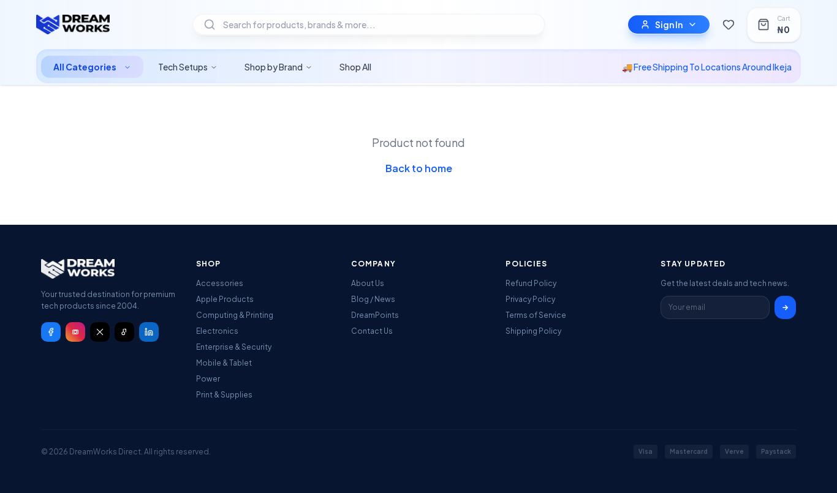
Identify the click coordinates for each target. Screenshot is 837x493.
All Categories (84, 66)
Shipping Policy (533, 331)
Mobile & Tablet (224, 362)
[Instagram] (75, 332)
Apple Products (225, 299)
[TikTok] (124, 332)
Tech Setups (183, 66)
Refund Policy (531, 283)
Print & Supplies (224, 394)
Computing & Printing (234, 315)
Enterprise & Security (233, 347)
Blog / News (373, 299)
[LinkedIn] (149, 332)
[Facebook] (51, 332)
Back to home (418, 168)
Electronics (217, 331)
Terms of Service (536, 315)
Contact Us (372, 331)
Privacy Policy (530, 299)
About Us (367, 283)
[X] (100, 332)
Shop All (355, 66)
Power (208, 378)
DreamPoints (375, 315)
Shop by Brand (273, 66)
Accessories (219, 283)
